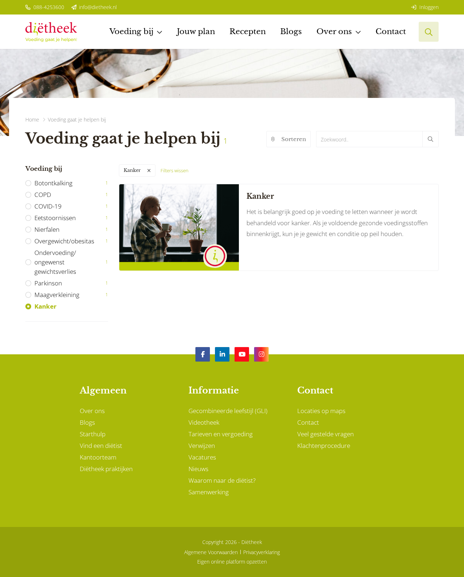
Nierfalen (71, 229)
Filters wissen (174, 170)
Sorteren (293, 139)
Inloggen (428, 7)
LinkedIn (222, 354)
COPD (71, 194)
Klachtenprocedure (323, 445)
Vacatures (202, 457)
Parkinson (71, 283)
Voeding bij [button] (131, 31)
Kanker (45, 306)
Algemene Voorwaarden (211, 552)
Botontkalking (71, 183)
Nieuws (198, 469)
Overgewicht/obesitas (71, 241)
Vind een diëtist (101, 445)
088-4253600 (48, 7)
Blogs (291, 31)
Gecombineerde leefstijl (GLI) (228, 411)
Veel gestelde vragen (325, 434)
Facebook (202, 354)
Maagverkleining (71, 294)
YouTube (242, 354)
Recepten (247, 31)
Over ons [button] (334, 31)
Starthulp (92, 434)
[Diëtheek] (51, 32)
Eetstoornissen (71, 218)
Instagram (261, 354)
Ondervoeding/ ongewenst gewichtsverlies (71, 262)
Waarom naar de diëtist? (222, 480)
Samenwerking (208, 492)
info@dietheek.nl (97, 7)
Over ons (92, 411)
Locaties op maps (321, 411)
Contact (391, 31)
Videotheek (203, 422)
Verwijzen (201, 445)
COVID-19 (71, 206)
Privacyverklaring (261, 552)
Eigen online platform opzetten (232, 561)
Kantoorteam (98, 457)
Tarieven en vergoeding (220, 434)
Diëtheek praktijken (106, 469)
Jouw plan (196, 31)
